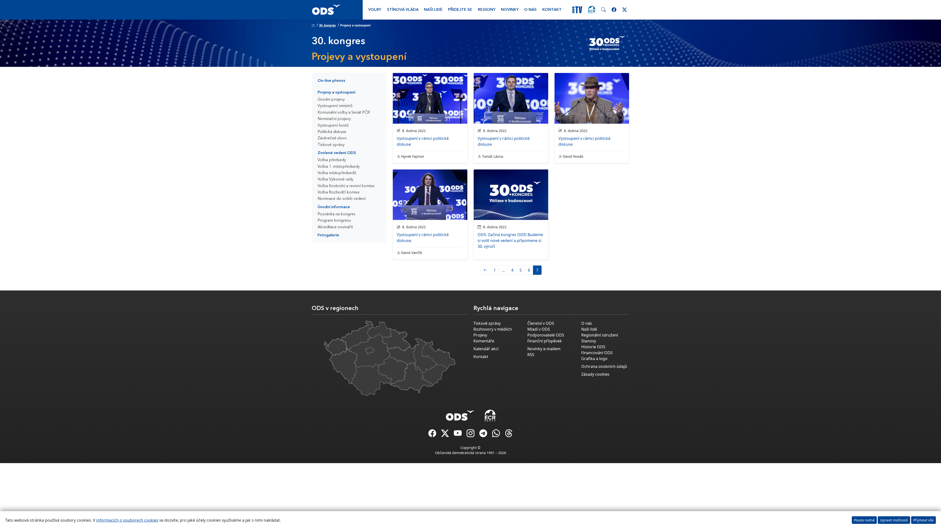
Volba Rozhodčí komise (338, 192)
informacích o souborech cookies (127, 520)
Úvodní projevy (331, 100)
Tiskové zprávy (331, 145)
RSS (530, 354)
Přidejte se (460, 10)
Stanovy (588, 341)
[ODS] (460, 414)
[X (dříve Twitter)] (445, 434)
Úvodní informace (334, 207)
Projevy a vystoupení (336, 93)
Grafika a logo (594, 358)
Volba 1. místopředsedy (339, 167)
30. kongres (327, 25)
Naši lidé (433, 10)
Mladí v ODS (538, 329)
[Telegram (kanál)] (483, 434)
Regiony (486, 10)
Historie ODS (593, 346)
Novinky (510, 10)
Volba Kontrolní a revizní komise (346, 186)
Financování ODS (597, 352)
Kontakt (552, 10)
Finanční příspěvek (544, 341)
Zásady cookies (595, 374)
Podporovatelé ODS (545, 335)
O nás (530, 10)
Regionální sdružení (599, 335)
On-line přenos (331, 81)
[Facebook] (432, 434)
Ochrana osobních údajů (604, 366)
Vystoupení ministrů (335, 106)
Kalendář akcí (485, 348)
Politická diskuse (332, 132)
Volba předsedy (332, 160)
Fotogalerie (328, 235)
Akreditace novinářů (335, 227)
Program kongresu (334, 221)
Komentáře (483, 341)
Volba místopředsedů (337, 173)
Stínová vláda (403, 10)
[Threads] (509, 434)
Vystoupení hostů (333, 126)
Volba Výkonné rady (335, 179)
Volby (374, 10)
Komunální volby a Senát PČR (344, 113)
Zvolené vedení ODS (337, 153)
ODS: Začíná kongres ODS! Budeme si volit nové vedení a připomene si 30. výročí (510, 240)
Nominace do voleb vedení (342, 199)
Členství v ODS (540, 323)
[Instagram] (471, 434)
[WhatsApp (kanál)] (496, 434)
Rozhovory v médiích (492, 329)
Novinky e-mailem (543, 348)
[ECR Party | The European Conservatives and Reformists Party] (592, 10)
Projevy (480, 335)
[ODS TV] (458, 434)
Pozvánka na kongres (336, 214)
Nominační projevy (334, 119)
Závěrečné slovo (332, 138)
